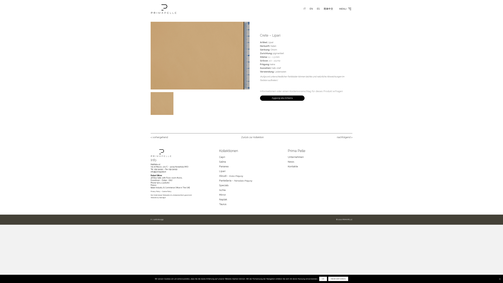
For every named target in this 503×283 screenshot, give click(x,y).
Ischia (222, 190)
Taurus (222, 204)
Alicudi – (231, 176)
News (291, 161)
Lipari (222, 171)
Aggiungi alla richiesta (282, 98)
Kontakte (293, 166)
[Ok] (499, 279)
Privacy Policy (155, 191)
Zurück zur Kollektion (252, 137)
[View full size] (154, 26)
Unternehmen (296, 157)
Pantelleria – (235, 180)
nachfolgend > (344, 137)
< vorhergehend (159, 137)
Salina (222, 161)
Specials (224, 185)
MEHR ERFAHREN (338, 279)
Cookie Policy (166, 191)
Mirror (222, 194)
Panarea (223, 166)
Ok (323, 279)
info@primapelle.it (158, 172)
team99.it (162, 197)
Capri (222, 157)
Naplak (223, 199)
